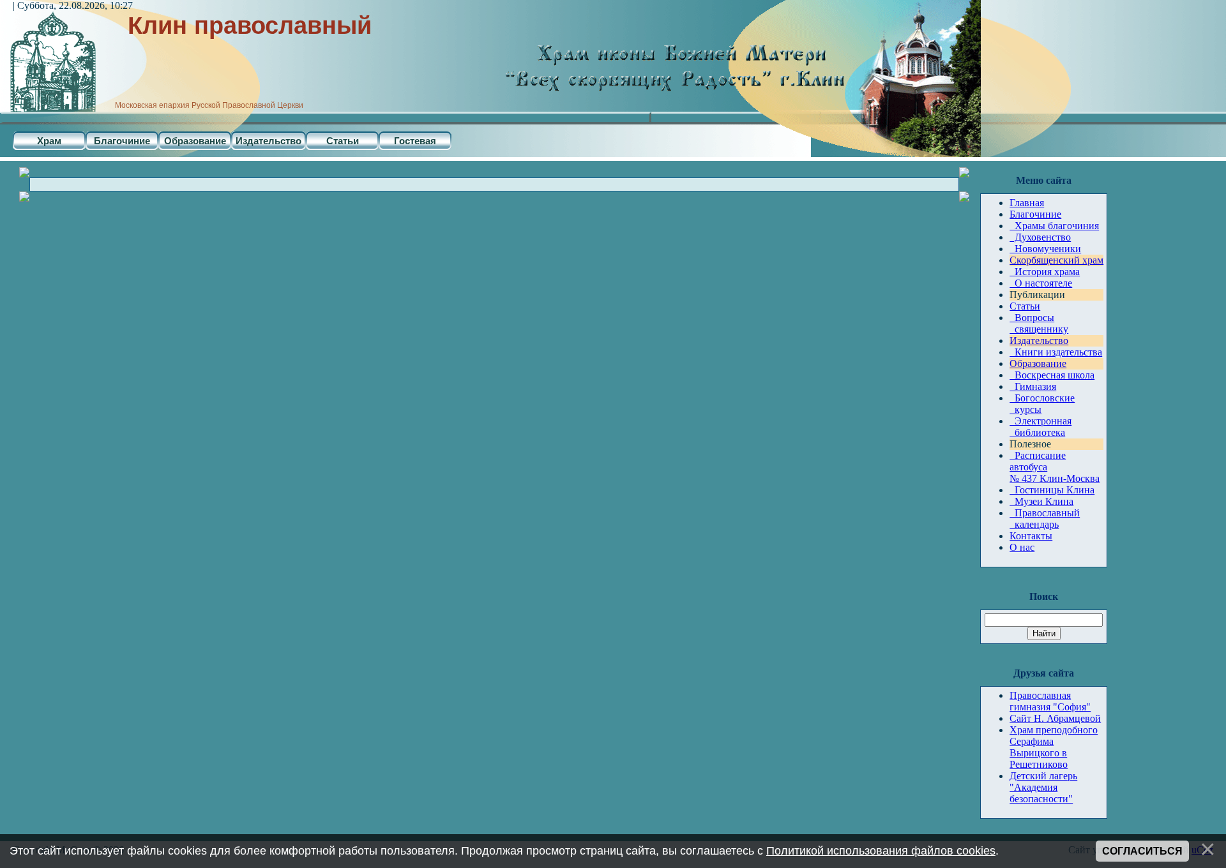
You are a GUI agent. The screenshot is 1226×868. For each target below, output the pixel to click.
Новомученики (1045, 248)
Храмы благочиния (1054, 225)
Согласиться (1142, 851)
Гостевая (415, 140)
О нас (1022, 547)
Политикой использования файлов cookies (880, 850)
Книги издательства (1056, 352)
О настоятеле (1041, 283)
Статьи (342, 140)
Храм (49, 140)
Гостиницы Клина (1052, 489)
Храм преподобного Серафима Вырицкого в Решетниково (1054, 747)
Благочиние (122, 140)
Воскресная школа (1052, 375)
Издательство (268, 140)
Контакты (1031, 535)
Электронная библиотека (1040, 426)
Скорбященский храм (1056, 260)
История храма (1045, 271)
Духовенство (1040, 237)
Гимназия (1033, 386)
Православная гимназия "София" (1050, 701)
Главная (1027, 202)
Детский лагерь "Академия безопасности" (1043, 787)
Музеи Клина (1041, 501)
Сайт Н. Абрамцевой (1055, 718)
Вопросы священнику (1039, 323)
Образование (195, 140)
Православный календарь (1045, 518)
